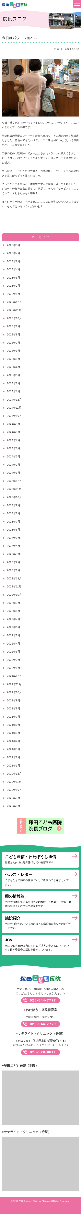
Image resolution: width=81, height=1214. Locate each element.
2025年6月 (13, 350)
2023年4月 (13, 545)
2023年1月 (13, 570)
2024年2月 (13, 464)
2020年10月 (14, 789)
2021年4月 (13, 741)
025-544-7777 (43, 1000)
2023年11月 (14, 488)
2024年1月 (13, 472)
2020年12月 (14, 773)
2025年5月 (13, 358)
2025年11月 (14, 310)
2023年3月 (13, 554)
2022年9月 (13, 602)
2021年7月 (13, 716)
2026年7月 (13, 253)
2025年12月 (14, 302)
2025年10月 (14, 318)
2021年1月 (13, 765)
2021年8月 (13, 708)
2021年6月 (13, 724)
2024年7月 (13, 440)
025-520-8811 (43, 1052)
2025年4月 (13, 367)
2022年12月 (14, 578)
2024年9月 (13, 424)
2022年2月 (13, 659)
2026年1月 (13, 293)
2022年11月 (14, 586)
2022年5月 (13, 635)
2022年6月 (13, 627)
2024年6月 (13, 448)
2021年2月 (13, 757)
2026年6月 (13, 261)
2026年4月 (13, 269)
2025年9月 (13, 326)
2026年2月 (13, 285)
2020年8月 (13, 806)
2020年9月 (13, 798)
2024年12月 (14, 399)
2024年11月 (14, 407)
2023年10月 (14, 497)
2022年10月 (14, 594)
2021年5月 (13, 732)
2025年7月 (13, 342)
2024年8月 (13, 432)
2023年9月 (13, 505)
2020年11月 (14, 781)
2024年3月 (13, 456)
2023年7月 (13, 521)
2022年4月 (13, 643)
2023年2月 (13, 562)
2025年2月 (13, 383)
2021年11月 (14, 684)
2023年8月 (13, 513)
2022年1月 (13, 667)
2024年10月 (14, 415)
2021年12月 (14, 676)
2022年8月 (13, 610)
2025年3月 (13, 375)
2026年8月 (13, 245)
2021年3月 (13, 749)
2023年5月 (13, 537)
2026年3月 (13, 277)
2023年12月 (14, 480)
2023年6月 (13, 529)
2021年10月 (14, 692)
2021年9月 (13, 700)
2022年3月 (13, 651)
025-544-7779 (43, 1024)
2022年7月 (13, 619)
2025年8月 (13, 334)
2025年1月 (13, 391)
